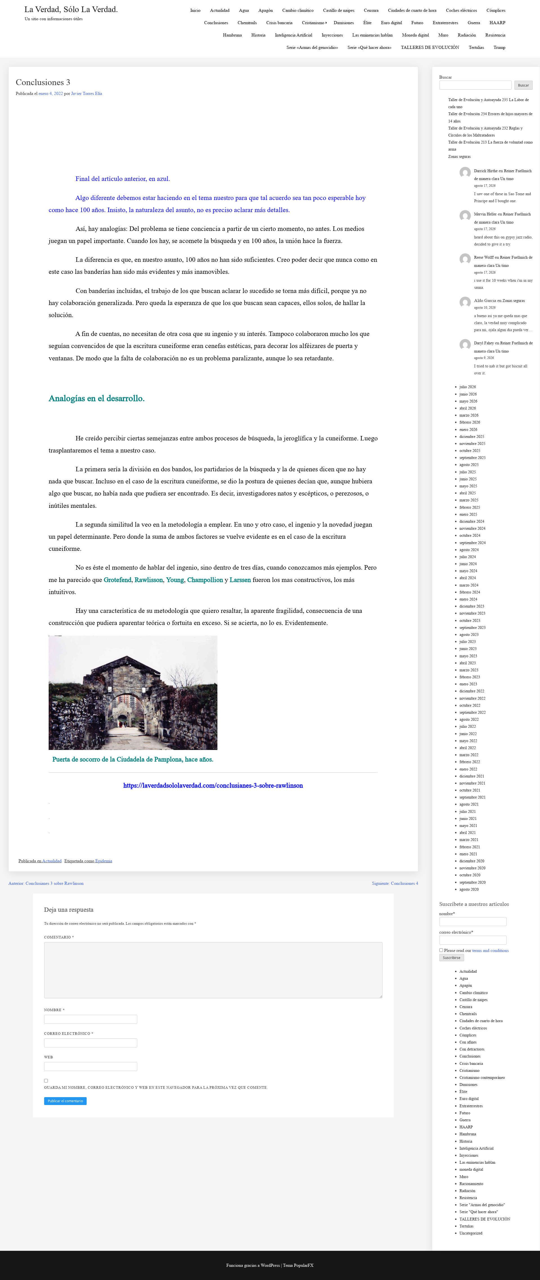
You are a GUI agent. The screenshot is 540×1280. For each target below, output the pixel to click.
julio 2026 (468, 387)
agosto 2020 (469, 889)
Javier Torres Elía (86, 93)
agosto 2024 (469, 550)
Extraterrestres (445, 22)
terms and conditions (490, 950)
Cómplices (496, 10)
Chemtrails (247, 22)
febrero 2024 (470, 592)
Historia (258, 35)
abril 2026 (468, 408)
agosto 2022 (469, 719)
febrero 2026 (470, 422)
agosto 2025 (469, 465)
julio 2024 (468, 557)
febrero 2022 (470, 762)
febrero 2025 (470, 507)
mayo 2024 (468, 571)
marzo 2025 (469, 500)
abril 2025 (468, 493)
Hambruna (232, 35)
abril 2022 (468, 748)
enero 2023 (468, 684)
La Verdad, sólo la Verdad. (71, 9)
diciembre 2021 (472, 776)
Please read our (476, 950)
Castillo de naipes (338, 10)
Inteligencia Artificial (293, 35)
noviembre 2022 (472, 698)
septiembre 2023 (473, 628)
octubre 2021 (470, 790)
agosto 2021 (469, 804)
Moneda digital (415, 35)
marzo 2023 (469, 670)
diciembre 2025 (472, 437)
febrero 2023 (470, 677)
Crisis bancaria (279, 22)
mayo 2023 (468, 656)
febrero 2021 (470, 847)
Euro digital (391, 22)
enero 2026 (468, 430)
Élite (367, 22)
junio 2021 (468, 819)
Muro (443, 35)
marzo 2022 (469, 755)
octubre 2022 (470, 705)
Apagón (265, 10)
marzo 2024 (469, 585)
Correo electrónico (69, 1033)
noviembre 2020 (472, 868)
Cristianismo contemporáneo (482, 1078)
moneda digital (471, 1169)
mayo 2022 (468, 741)
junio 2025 (468, 479)
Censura (371, 10)
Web (48, 1057)
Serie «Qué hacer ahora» (370, 47)
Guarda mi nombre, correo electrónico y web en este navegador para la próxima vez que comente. (156, 1087)
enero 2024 (468, 599)
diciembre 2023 (472, 606)
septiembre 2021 (473, 797)
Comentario (59, 937)
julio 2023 (468, 642)
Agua (244, 10)
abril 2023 (468, 663)
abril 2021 (468, 833)
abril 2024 (468, 578)
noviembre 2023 (472, 613)
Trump (499, 47)
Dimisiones (344, 22)
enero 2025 (468, 514)
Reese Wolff (484, 257)
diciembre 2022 (472, 691)
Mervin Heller (485, 214)
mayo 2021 (468, 826)
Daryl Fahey (484, 343)
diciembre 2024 (472, 521)
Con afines (468, 1042)
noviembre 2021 (472, 783)
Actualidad (220, 10)
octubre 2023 (470, 621)
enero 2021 (468, 854)
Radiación (467, 35)
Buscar (445, 77)
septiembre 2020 (473, 882)
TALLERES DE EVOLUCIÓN (430, 47)
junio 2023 (468, 649)
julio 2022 (468, 726)
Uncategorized (471, 1233)
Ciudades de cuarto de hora (412, 10)
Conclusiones (216, 22)
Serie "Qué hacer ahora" (479, 1212)
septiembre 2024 (473, 543)
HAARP (497, 22)
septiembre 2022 (473, 712)
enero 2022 (468, 769)
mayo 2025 (468, 486)
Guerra (474, 22)
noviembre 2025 (472, 444)
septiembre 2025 (473, 458)
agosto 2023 (469, 635)
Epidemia (103, 860)
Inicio (195, 10)
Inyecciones (332, 35)
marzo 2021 (469, 840)
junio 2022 (468, 734)
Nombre (54, 1010)
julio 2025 (468, 472)
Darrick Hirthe (486, 171)
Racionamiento (471, 1184)
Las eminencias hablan (372, 35)
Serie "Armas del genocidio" (482, 1205)
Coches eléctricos (461, 10)
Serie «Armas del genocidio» (312, 47)
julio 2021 (468, 812)
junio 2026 (468, 394)
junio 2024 (468, 564)
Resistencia (495, 35)
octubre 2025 (470, 451)
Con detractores (472, 1049)
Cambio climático (298, 10)
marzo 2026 (469, 415)
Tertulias (476, 47)
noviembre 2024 (472, 528)
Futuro (417, 22)
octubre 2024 (470, 535)
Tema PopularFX (298, 1265)
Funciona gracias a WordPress (253, 1265)
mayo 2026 (468, 401)
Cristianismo (313, 22)
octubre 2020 (470, 875)
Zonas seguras (459, 156)
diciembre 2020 (472, 861)
